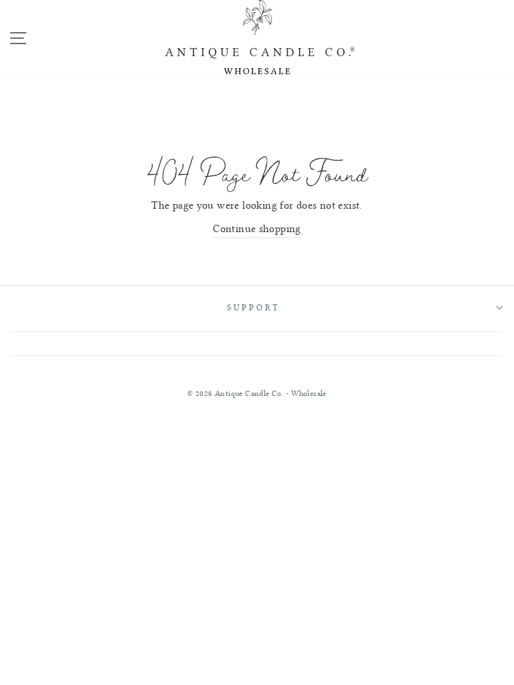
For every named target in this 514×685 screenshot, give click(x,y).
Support (253, 307)
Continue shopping (257, 229)
